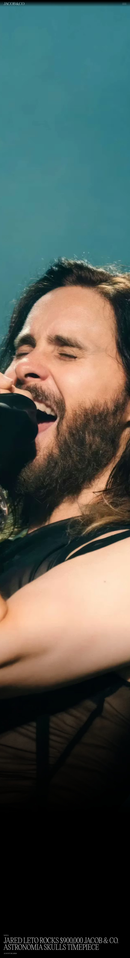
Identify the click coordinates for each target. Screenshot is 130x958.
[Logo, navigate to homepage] (14, 3)
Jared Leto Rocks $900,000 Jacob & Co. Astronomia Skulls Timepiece (61, 944)
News (6, 935)
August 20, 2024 (10, 953)
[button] (124, 3)
